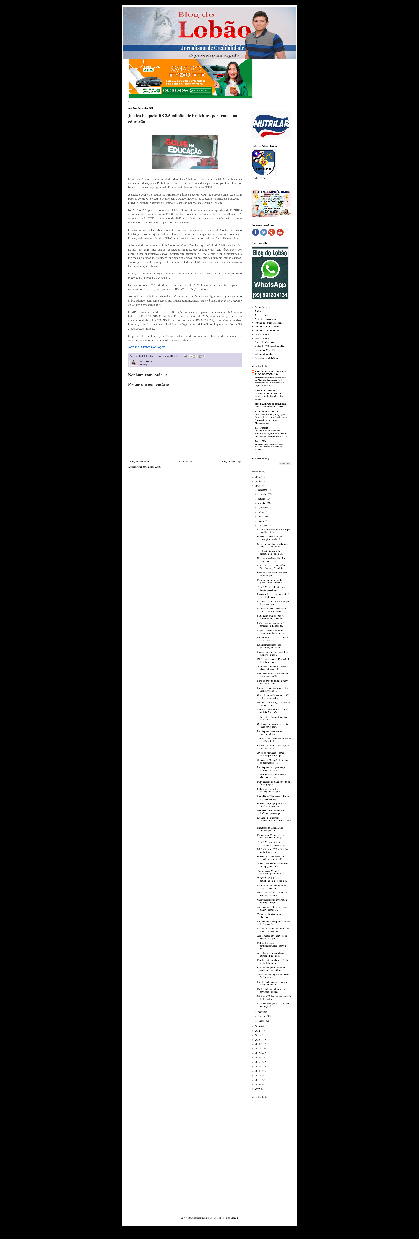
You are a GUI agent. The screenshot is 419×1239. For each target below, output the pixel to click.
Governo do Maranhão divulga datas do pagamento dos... (274, 761)
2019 (257, 1044)
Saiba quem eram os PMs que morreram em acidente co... (271, 617)
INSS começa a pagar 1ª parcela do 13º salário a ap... (273, 660)
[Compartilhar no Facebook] (200, 356)
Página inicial (185, 461)
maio (260, 520)
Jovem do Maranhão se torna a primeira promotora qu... (271, 754)
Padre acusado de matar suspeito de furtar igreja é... (273, 783)
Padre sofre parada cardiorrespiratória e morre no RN (272, 945)
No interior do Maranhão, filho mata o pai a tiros (271, 560)
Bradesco (259, 311)
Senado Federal (262, 338)
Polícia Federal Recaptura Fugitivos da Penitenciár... (273, 923)
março (261, 1011)
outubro (262, 498)
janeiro (261, 1020)
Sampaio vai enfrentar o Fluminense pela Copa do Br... (274, 740)
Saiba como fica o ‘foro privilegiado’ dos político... (271, 790)
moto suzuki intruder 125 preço (269, 406)
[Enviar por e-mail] (190, 356)
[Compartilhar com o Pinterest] (203, 356)
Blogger (234, 1217)
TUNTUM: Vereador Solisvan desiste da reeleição (271, 588)
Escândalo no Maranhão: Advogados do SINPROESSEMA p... (274, 820)
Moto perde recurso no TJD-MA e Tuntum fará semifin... (273, 894)
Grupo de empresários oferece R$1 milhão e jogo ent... (273, 696)
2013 (257, 1070)
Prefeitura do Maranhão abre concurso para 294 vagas (270, 836)
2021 (257, 1035)
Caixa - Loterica (262, 307)
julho (260, 512)
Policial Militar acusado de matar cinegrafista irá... (272, 639)
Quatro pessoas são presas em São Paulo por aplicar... (272, 725)
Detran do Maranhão (264, 353)
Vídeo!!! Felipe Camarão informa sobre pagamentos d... (272, 865)
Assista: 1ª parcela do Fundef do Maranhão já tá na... (272, 776)
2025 (257, 481)
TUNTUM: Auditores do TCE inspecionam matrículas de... (271, 843)
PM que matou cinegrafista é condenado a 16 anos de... (270, 624)
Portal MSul (261, 441)
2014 (257, 1066)
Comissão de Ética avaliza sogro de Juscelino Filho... (273, 747)
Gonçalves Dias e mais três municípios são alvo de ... (270, 538)
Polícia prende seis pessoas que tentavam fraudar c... (271, 768)
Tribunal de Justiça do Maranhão (270, 322)
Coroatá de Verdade (265, 390)
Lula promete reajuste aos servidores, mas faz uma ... (271, 646)
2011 (257, 1079)
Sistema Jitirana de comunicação (271, 403)
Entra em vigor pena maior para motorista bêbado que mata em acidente (269, 446)
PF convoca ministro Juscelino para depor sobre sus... (273, 603)
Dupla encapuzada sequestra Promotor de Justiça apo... (270, 632)
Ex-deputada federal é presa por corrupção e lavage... (272, 990)
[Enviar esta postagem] (185, 356)
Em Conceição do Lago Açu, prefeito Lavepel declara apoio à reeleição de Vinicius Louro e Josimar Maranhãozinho (271, 418)
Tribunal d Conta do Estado (267, 326)
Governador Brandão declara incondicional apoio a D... (270, 858)
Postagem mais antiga (231, 461)
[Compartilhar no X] (197, 356)
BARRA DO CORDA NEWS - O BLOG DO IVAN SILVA (271, 373)
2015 (257, 1061)
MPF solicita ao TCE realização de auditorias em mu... (273, 851)
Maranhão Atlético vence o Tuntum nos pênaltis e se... (273, 797)
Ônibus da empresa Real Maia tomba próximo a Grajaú (271, 969)
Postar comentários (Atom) (148, 466)
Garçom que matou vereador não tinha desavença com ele (272, 545)
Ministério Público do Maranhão (269, 346)
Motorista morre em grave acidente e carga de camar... (273, 704)
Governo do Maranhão (265, 349)
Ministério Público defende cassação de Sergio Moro (274, 997)
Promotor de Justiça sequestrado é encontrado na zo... (273, 595)
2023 (257, 1026)
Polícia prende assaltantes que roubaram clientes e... (271, 732)
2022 (257, 1030)
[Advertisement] (271, 1152)
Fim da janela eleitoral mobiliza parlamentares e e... (272, 983)
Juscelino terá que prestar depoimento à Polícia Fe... (270, 552)
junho (261, 516)
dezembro (263, 489)
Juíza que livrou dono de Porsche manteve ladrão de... (272, 908)
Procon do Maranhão (264, 342)
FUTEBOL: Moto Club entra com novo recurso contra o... (273, 930)
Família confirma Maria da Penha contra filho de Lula (272, 961)
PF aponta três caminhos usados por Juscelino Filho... (273, 531)
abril (260, 525)
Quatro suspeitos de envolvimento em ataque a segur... (273, 901)
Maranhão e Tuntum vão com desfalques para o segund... (271, 812)
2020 (257, 1039)
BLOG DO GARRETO (266, 411)
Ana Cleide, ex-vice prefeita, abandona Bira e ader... (270, 954)
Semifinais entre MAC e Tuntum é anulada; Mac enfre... (273, 711)
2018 (257, 1048)
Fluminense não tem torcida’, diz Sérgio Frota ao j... (272, 689)
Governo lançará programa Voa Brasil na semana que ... (271, 805)
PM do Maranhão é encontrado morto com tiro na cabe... (271, 610)
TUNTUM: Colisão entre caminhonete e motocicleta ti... (272, 879)
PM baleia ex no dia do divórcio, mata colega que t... (272, 887)
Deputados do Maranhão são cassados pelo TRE (270, 829)
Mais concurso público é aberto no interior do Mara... (273, 653)
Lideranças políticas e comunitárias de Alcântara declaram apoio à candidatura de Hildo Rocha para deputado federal (270, 381)
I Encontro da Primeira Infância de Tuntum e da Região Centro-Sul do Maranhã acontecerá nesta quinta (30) (271, 433)
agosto (261, 507)
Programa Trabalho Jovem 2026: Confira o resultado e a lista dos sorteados (269, 396)
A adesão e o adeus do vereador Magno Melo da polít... (271, 668)
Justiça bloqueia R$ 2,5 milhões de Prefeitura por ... (273, 976)
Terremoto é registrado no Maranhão (269, 915)
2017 (257, 1053)
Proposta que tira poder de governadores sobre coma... (271, 581)
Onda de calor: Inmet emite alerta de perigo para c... (272, 574)
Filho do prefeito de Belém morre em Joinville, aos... (273, 682)
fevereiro (262, 1016)
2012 (257, 1075)
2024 (257, 485)
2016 (257, 1057)
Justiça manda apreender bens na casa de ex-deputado (272, 937)
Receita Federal (262, 334)
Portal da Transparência (265, 318)
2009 (257, 1088)
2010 (257, 1084)
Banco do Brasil (262, 314)
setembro (262, 503)
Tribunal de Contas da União (268, 330)
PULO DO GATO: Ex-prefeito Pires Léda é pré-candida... (271, 567)
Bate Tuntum (261, 427)
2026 (257, 477)
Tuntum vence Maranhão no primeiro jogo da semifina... (271, 872)
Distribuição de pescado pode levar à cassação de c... (273, 1005)
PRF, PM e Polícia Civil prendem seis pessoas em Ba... (272, 675)
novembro (263, 494)
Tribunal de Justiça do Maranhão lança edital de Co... (272, 718)
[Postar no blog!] (193, 356)
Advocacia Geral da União (267, 357)
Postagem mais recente (139, 461)
